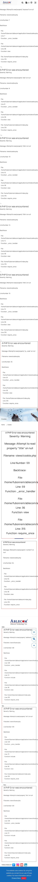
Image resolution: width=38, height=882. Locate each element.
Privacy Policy (16, 878)
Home (3, 425)
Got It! (23, 878)
